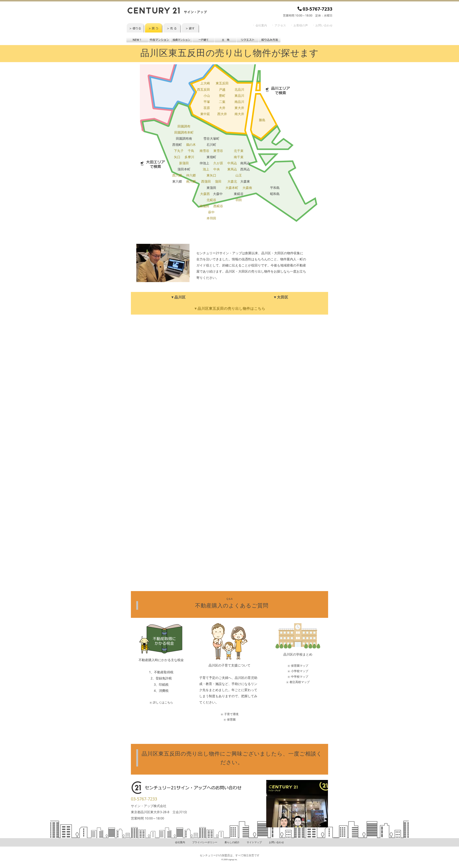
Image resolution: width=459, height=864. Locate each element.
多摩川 (189, 157)
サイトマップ (254, 842)
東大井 (239, 108)
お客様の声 (301, 25)
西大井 (222, 114)
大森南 (247, 187)
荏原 (207, 108)
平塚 (207, 101)
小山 (207, 95)
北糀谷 (211, 200)
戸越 (222, 89)
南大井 (239, 114)
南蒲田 (204, 206)
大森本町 (231, 187)
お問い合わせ (324, 25)
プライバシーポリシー (204, 842)
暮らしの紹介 (232, 842)
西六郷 (177, 175)
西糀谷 (218, 206)
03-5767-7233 (144, 799)
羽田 (238, 200)
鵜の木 (191, 144)
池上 (206, 169)
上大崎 (205, 83)
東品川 (239, 95)
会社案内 (261, 25)
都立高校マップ (300, 682)
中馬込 (232, 163)
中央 (216, 169)
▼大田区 (280, 297)
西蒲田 (206, 181)
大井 (222, 108)
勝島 (262, 120)
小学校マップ (299, 671)
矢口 (177, 157)
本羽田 (211, 218)
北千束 (238, 150)
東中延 (205, 114)
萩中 (211, 212)
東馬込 (232, 169)
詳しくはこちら (163, 702)
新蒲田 (184, 163)
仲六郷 (191, 175)
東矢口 (211, 175)
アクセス (280, 25)
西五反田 (203, 89)
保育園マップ (299, 666)
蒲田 (218, 181)
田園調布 (184, 126)
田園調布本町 (184, 132)
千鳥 (191, 150)
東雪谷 (218, 150)
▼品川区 (178, 297)
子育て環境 (231, 714)
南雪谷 (204, 150)
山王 (238, 175)
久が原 (218, 163)
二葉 (222, 101)
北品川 (239, 89)
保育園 (231, 719)
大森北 (232, 181)
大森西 (205, 194)
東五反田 (222, 83)
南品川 (239, 101)
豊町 (222, 95)
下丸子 (179, 150)
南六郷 (191, 181)
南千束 (238, 157)
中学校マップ (299, 677)
